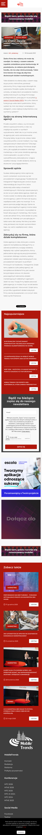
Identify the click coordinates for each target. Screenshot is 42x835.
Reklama (8, 767)
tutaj (24, 827)
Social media (21, 37)
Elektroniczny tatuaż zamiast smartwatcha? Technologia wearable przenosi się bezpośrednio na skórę (19, 344)
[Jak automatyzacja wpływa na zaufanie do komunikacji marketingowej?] (21, 621)
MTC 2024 (8, 797)
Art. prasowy (13, 53)
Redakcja (8, 764)
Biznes (10, 702)
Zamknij (21, 832)
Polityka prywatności (13, 771)
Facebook (8, 814)
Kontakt (8, 761)
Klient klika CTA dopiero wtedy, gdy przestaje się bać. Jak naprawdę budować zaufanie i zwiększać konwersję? (20, 672)
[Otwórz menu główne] (4, 4)
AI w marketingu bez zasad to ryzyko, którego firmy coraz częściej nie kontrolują (18, 711)
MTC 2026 (8, 784)
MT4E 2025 (9, 787)
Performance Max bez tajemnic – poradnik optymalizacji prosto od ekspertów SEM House (20, 597)
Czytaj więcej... (26, 431)
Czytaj (33, 350)
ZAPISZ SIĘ (21, 447)
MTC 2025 (8, 791)
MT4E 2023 (9, 800)
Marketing (9, 37)
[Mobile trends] (20, 3)
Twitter (7, 817)
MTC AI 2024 (9, 794)
